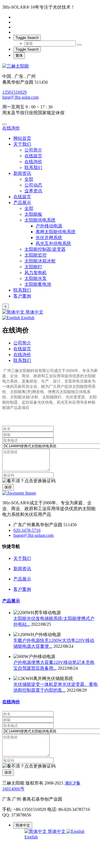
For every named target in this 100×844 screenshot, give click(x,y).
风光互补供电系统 (53, 243)
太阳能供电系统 (40, 220)
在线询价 (11, 128)
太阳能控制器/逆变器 (45, 249)
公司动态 (33, 185)
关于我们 (22, 144)
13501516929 (14, 92)
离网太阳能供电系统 (56, 231)
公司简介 (33, 150)
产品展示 (22, 202)
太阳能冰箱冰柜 (40, 261)
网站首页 (22, 138)
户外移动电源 (49, 226)
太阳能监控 (35, 255)
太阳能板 (33, 214)
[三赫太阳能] (50, 66)
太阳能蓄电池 (37, 284)
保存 (8, 487)
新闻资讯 (22, 173)
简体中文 (33, 312)
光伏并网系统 (49, 237)
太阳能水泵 (35, 278)
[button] (29, 481)
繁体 (19, 55)
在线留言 (33, 155)
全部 (28, 179)
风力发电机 (35, 272)
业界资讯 (33, 190)
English (27, 317)
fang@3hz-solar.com (20, 97)
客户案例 (22, 296)
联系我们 (33, 167)
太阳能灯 (33, 266)
